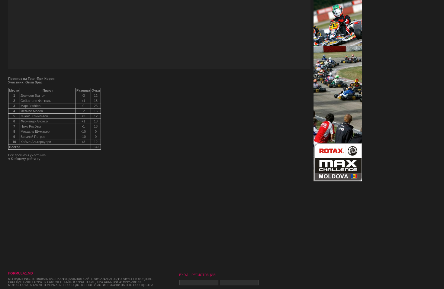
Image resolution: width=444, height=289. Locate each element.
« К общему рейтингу (24, 159)
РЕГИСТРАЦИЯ (203, 275)
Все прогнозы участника (27, 155)
